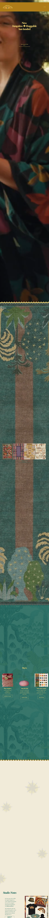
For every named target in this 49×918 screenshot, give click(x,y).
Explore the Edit (24, 697)
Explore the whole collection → (24, 461)
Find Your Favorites (7, 696)
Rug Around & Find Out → (24, 45)
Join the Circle (41, 697)
